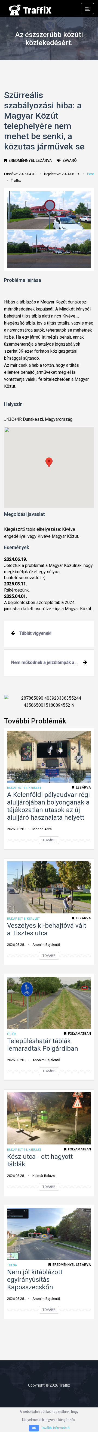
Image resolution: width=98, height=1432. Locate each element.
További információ (55, 1428)
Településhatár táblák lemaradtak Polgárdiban (42, 1044)
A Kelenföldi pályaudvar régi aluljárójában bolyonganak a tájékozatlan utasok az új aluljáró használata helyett (48, 806)
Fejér (11, 1034)
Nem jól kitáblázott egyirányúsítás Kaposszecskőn (34, 1279)
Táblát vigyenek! (35, 633)
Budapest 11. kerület (24, 788)
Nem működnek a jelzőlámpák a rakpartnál (52, 662)
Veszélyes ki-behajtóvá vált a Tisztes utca (46, 929)
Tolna (12, 1265)
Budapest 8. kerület (23, 918)
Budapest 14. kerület (24, 1149)
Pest (90, 174)
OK (34, 1428)
